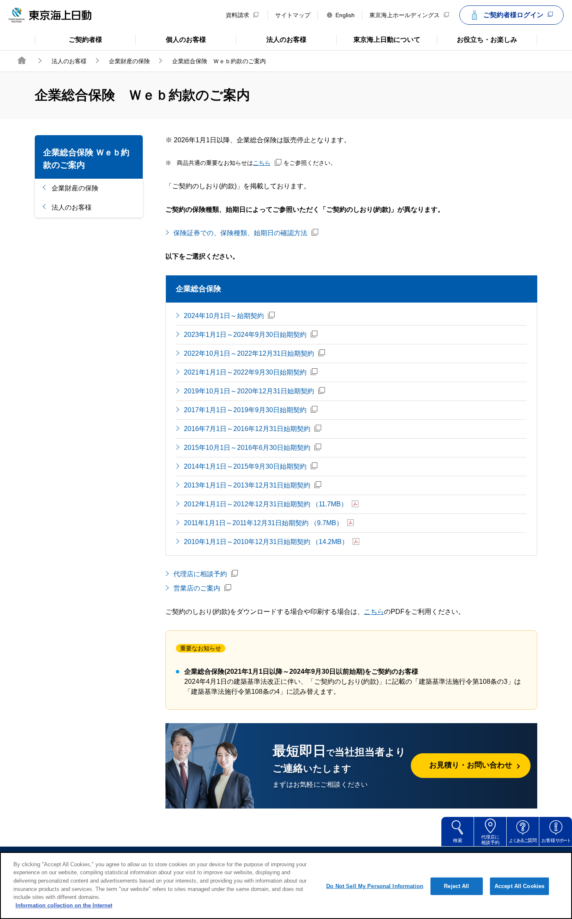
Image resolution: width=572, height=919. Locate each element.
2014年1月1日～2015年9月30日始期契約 (245, 466)
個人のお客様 (170, 39)
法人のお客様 (271, 39)
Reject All (456, 886)
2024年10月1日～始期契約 (224, 315)
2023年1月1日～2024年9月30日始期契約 (245, 334)
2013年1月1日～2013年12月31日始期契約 (247, 485)
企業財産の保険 (129, 61)
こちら (262, 162)
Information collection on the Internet (63, 905)
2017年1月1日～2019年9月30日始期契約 (245, 409)
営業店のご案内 (196, 588)
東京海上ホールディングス (404, 15)
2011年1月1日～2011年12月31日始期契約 (263, 522)
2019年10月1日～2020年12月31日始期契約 (249, 391)
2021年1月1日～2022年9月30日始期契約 (245, 372)
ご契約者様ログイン (513, 14)
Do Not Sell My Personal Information (374, 886)
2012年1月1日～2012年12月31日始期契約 (266, 504)
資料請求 (237, 15)
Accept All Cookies (519, 886)
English (345, 15)
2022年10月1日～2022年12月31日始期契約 (249, 353)
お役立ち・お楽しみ (477, 39)
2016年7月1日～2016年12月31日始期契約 (247, 428)
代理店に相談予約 (200, 574)
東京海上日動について (378, 39)
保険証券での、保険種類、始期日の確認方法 (240, 232)
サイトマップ (292, 15)
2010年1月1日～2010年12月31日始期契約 (266, 541)
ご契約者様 (68, 39)
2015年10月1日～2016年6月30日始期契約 (247, 447)
